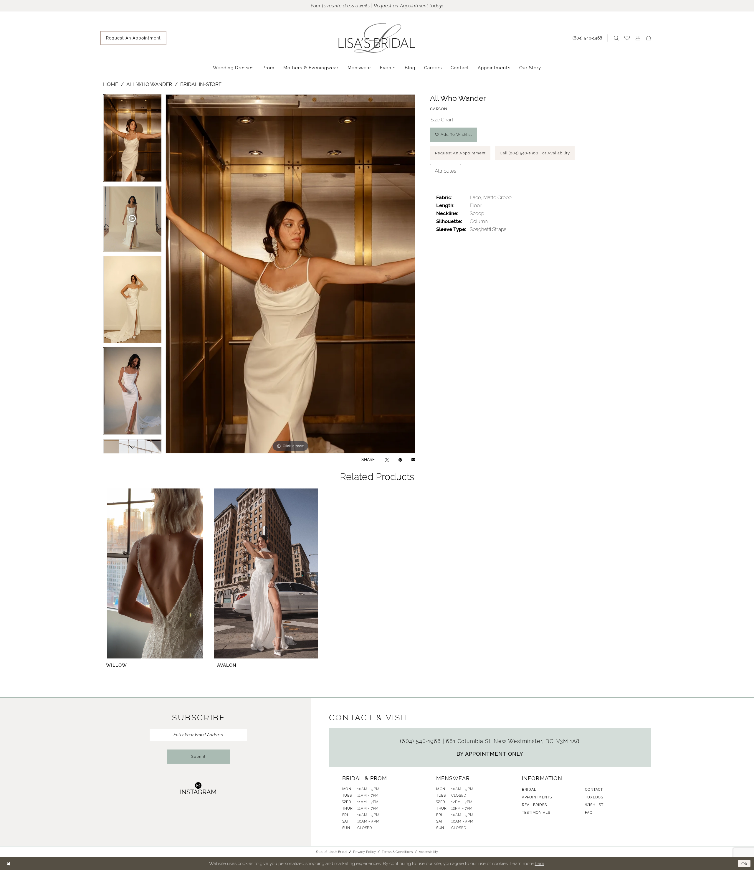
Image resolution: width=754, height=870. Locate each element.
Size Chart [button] (442, 120)
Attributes (445, 171)
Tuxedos (594, 797)
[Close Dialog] (9, 864)
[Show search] (616, 38)
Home (110, 84)
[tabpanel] (132, 140)
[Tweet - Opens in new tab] (387, 459)
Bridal (529, 790)
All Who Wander (149, 84)
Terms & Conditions (397, 852)
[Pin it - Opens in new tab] (400, 459)
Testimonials (536, 812)
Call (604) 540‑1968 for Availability (535, 153)
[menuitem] (133, 38)
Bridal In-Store (200, 84)
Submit (198, 756)
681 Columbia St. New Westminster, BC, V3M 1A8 (513, 741)
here (539, 863)
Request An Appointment (460, 153)
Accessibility (428, 852)
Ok (744, 863)
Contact (594, 790)
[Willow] (155, 573)
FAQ (589, 812)
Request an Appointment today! (409, 6)
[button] (638, 38)
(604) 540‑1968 (421, 741)
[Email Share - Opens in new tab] (413, 459)
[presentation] (266, 573)
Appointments (537, 797)
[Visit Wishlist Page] (627, 38)
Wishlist (594, 805)
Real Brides (534, 805)
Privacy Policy (364, 852)
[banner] (377, 38)
